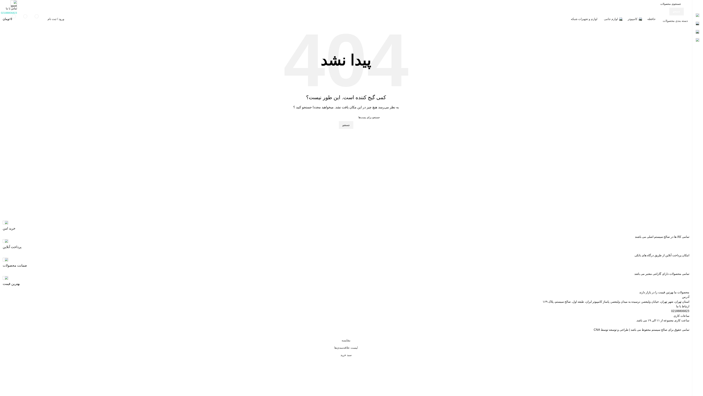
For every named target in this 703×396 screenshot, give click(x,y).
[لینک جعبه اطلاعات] (346, 226)
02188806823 (680, 311)
